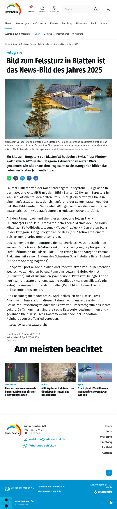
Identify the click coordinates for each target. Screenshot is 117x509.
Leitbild (107, 447)
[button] (54, 9)
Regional (26, 33)
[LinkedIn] (35, 178)
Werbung (106, 436)
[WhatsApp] (9, 178)
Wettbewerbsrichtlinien (50, 491)
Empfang (67, 23)
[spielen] (111, 503)
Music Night (16, 33)
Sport (37, 33)
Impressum (59, 486)
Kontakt (107, 452)
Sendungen (22, 23)
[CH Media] (99, 492)
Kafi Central (39, 23)
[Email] (22, 178)
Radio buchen (99, 23)
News (8, 23)
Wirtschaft (77, 33)
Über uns (81, 23)
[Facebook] (29, 178)
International (62, 33)
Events (54, 23)
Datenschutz (44, 486)
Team (108, 426)
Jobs (109, 431)
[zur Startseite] (13, 9)
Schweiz (48, 33)
